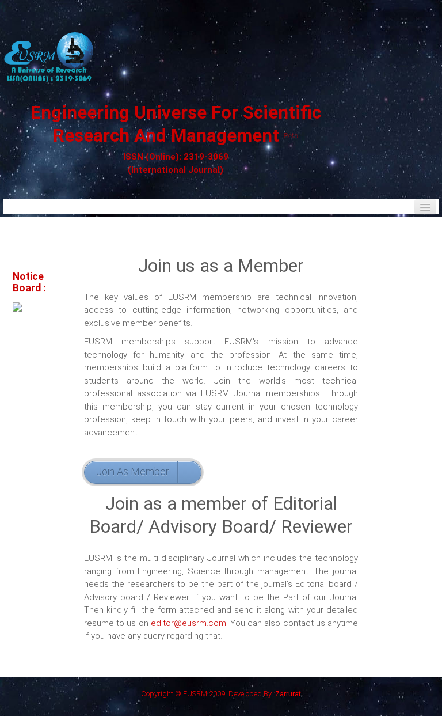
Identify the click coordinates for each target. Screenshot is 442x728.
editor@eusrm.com (188, 623)
